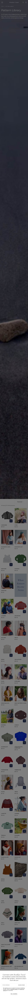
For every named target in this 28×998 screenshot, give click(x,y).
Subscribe (21, 985)
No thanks (14, 993)
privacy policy (14, 989)
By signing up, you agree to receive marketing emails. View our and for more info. (14, 989)
